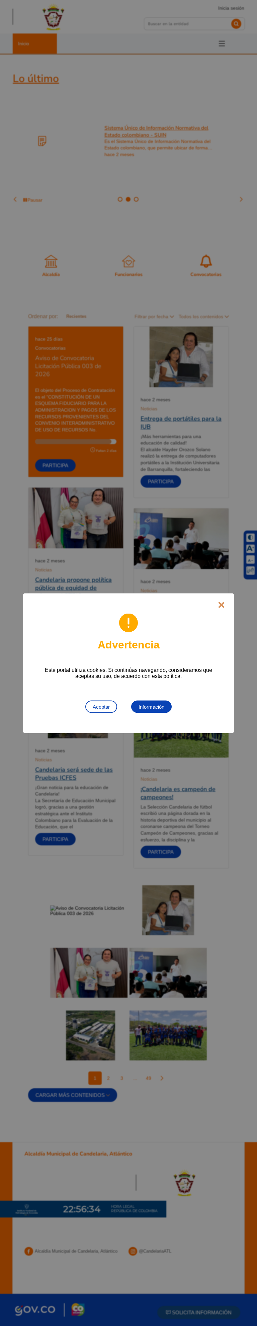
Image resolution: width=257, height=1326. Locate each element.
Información (151, 706)
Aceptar (101, 706)
